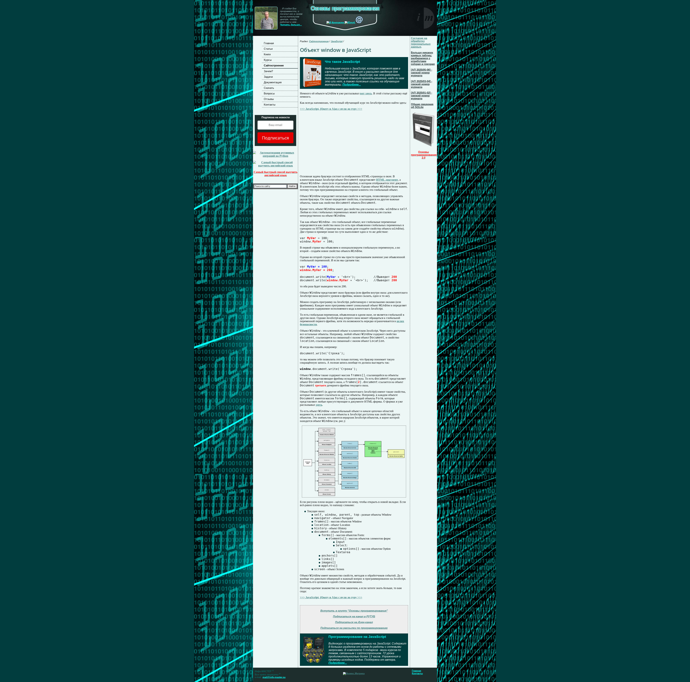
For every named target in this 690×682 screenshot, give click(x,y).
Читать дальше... (291, 24)
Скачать (269, 88)
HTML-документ (387, 179)
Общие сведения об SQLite (422, 106)
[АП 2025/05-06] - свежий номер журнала (421, 72)
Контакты (269, 104)
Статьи (268, 48)
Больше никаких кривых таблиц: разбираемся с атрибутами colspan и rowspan (423, 58)
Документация (273, 82)
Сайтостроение (274, 65)
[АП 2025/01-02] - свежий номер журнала (421, 95)
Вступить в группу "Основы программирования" (354, 610)
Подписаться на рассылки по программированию (354, 628)
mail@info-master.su (274, 677)
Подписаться (275, 138)
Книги (267, 54)
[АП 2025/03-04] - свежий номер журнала (421, 84)
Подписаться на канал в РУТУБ (354, 616)
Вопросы (269, 93)
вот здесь (366, 93)
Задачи (268, 76)
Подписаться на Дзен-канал (354, 622)
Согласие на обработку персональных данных (421, 42)
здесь (319, 404)
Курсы (268, 60)
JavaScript (336, 41)
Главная (269, 43)
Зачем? (268, 71)
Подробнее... (351, 84)
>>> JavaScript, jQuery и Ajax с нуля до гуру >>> (331, 108)
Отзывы (269, 99)
